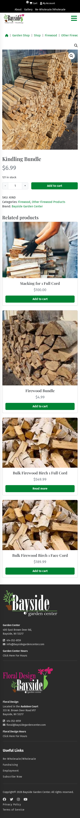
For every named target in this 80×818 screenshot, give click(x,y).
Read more (40, 488)
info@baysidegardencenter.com (25, 644)
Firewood (51, 35)
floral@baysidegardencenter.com (26, 724)
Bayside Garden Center (27, 206)
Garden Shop (21, 35)
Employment (11, 770)
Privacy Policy (12, 804)
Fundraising (10, 764)
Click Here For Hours (15, 655)
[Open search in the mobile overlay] (76, 45)
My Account (48, 3)
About (18, 9)
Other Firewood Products (48, 202)
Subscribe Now (12, 776)
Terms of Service (14, 809)
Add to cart (54, 186)
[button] (71, 56)
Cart (34, 3)
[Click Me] (4, 799)
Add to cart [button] (40, 299)
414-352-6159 (14, 640)
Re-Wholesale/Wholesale (50, 9)
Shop (37, 35)
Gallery (28, 9)
